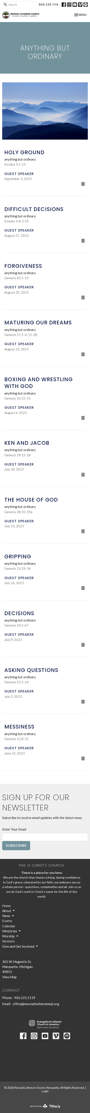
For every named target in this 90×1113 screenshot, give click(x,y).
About (6, 911)
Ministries (9, 931)
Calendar (8, 926)
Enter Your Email (14, 829)
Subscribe (16, 845)
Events (7, 921)
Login (45, 1091)
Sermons (8, 941)
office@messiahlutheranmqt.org (36, 1004)
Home (6, 906)
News (6, 916)
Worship (8, 936)
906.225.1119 (48, 4)
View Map (9, 977)
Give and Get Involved (18, 946)
